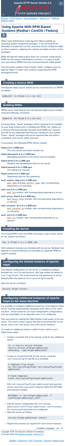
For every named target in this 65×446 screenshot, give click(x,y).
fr (62, 428)
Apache (4, 18)
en (57, 428)
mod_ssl (11, 218)
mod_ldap (12, 183)
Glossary (38, 441)
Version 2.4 (44, 18)
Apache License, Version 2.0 (30, 434)
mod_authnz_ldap (31, 183)
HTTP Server (16, 18)
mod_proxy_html (15, 199)
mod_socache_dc (15, 208)
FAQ (31, 441)
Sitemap (47, 441)
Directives (22, 441)
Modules (13, 441)
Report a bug (58, 441)
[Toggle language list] (3, 35)
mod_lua (11, 192)
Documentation (30, 18)
